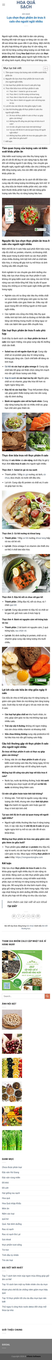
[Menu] (3, 4)
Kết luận (8, 141)
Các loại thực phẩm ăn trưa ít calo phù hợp (23, 85)
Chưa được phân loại (12, 1167)
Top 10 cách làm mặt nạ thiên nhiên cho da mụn (25, 1284)
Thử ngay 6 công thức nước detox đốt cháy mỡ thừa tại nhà (24, 1309)
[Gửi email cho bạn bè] (28, 916)
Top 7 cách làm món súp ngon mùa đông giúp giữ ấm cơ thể (25, 1278)
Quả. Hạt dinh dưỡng (12, 1224)
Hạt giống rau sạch (11, 1193)
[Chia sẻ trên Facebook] (19, 916)
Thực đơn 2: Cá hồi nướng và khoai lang (24, 94)
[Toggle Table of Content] (44, 68)
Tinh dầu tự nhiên (10, 1255)
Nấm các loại (8, 1213)
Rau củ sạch (8, 1229)
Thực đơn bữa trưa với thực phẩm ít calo (22, 88)
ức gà (25, 474)
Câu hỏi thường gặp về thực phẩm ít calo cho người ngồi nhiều (23, 111)
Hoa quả (6, 1198)
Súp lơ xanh (10, 378)
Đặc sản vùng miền (11, 1177)
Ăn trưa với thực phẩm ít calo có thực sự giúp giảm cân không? (26, 116)
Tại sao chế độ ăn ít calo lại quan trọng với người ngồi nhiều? (27, 131)
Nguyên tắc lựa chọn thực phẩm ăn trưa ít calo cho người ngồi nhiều (24, 80)
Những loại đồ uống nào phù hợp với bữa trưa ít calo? (26, 122)
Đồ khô (5, 1182)
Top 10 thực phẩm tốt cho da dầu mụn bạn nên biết (24, 1300)
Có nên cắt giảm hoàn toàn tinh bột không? (25, 127)
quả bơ (5, 1219)
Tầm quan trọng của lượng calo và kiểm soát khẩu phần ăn (26, 74)
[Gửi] (47, 996)
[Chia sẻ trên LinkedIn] (38, 916)
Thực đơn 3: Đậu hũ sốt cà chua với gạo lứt (25, 97)
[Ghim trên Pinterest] (33, 916)
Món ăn (5, 1208)
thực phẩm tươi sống (12, 1245)
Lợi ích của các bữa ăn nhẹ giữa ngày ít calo (23, 106)
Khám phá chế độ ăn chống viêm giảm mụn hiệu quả (25, 1291)
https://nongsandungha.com (29, 857)
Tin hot (5, 1250)
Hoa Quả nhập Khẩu (11, 1203)
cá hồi (25, 538)
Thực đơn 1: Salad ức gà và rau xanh (23, 91)
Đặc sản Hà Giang (10, 1172)
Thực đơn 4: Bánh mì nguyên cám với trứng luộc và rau (27, 101)
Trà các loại (7, 1260)
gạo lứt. (13, 605)
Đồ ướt (5, 1188)
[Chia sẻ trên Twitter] (23, 916)
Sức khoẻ (26, 14)
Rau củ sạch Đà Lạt (11, 1234)
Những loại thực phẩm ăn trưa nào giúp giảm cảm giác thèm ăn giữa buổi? (28, 137)
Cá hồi (8, 366)
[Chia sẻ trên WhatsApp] (14, 916)
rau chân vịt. (21, 630)
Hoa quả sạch (26, 4)
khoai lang (41, 538)
